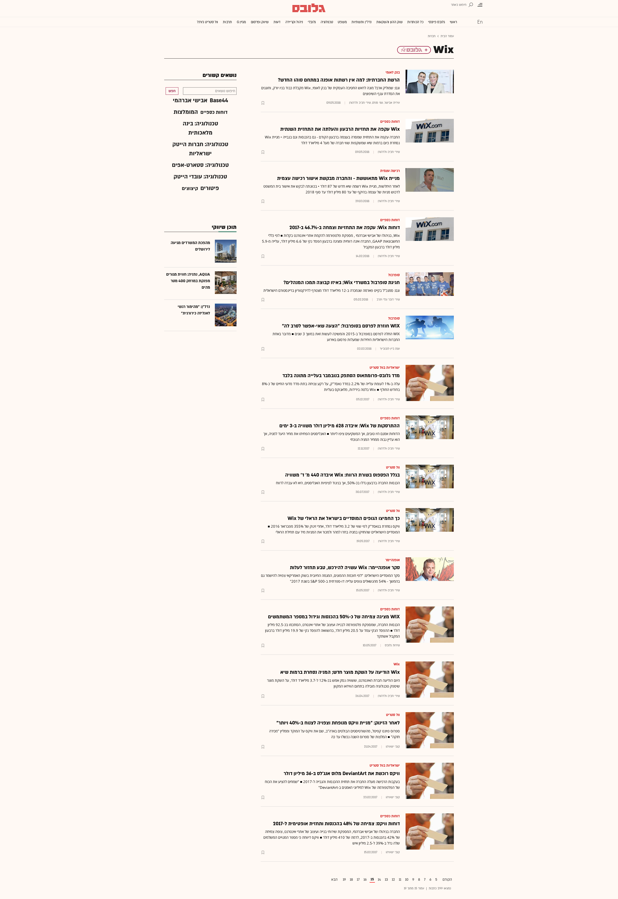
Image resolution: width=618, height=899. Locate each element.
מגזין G (241, 22)
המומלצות (186, 112)
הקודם (447, 879)
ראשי (453, 22)
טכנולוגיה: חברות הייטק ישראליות (200, 149)
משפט (342, 22)
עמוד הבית (447, 36)
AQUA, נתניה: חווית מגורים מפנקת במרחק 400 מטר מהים (188, 281)
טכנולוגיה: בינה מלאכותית (200, 128)
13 (386, 879)
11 (400, 879)
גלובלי (312, 22)
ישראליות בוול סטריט (385, 367)
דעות (277, 22)
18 (351, 879)
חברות (431, 36)
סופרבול (394, 275)
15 (372, 879)
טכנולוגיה (327, 22)
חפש (172, 91)
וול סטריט (393, 467)
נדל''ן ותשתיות (361, 22)
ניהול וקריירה (294, 22)
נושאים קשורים (220, 75)
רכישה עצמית (390, 171)
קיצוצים (190, 188)
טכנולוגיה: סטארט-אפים (200, 165)
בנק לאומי (393, 72)
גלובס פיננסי (436, 22)
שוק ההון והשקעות (389, 22)
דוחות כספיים (390, 121)
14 (379, 879)
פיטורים (209, 188)
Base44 (219, 100)
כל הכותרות (415, 22)
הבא (334, 879)
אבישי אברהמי (190, 100)
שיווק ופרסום (260, 22)
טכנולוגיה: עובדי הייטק (200, 176)
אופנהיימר (392, 560)
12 (393, 879)
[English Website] (480, 22)
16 (365, 879)
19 (344, 879)
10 (406, 879)
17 (358, 879)
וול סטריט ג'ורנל (207, 22)
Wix (396, 664)
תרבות (227, 22)
